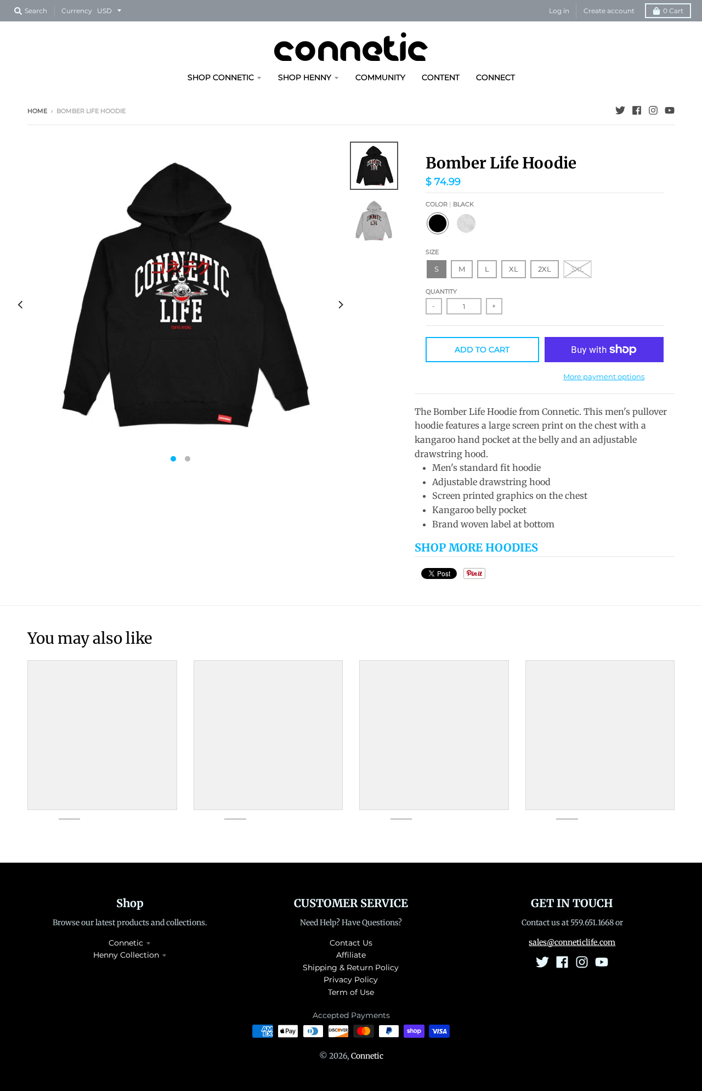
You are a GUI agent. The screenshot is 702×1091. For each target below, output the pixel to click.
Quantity (441, 291)
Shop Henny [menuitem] (304, 77)
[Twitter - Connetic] (620, 110)
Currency (76, 11)
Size (432, 252)
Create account (609, 11)
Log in (559, 11)
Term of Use (351, 992)
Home (37, 111)
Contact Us (351, 943)
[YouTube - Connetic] (670, 110)
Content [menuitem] (441, 77)
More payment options (603, 376)
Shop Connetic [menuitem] (221, 77)
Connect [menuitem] (495, 77)
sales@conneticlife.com (572, 942)
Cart (673, 11)
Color (450, 204)
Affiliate (351, 955)
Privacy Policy (351, 980)
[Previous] (20, 305)
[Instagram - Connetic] (653, 110)
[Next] (340, 305)
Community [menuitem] (380, 77)
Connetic (126, 943)
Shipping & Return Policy (351, 967)
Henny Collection (126, 955)
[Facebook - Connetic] (637, 110)
